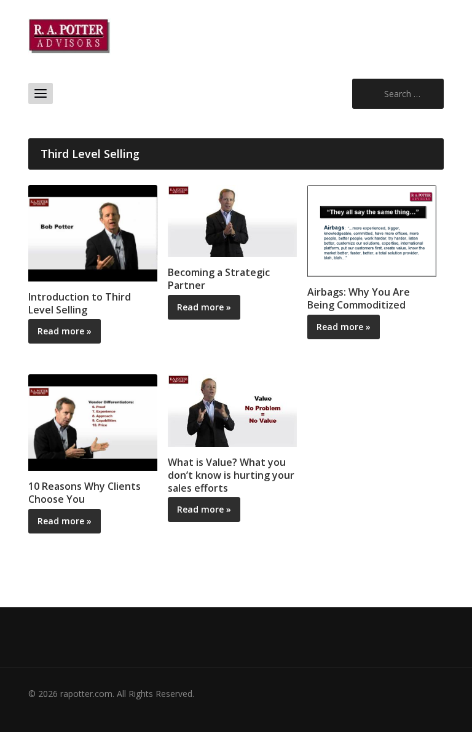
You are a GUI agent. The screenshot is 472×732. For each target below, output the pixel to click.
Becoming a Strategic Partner (219, 279)
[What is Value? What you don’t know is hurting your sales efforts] (232, 409)
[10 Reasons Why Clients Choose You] (92, 421)
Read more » (64, 331)
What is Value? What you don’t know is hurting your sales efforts (231, 475)
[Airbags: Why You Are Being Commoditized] (371, 229)
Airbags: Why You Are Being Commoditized (358, 298)
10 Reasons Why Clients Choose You (84, 492)
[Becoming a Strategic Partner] (232, 220)
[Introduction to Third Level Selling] (92, 232)
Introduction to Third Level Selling (79, 303)
